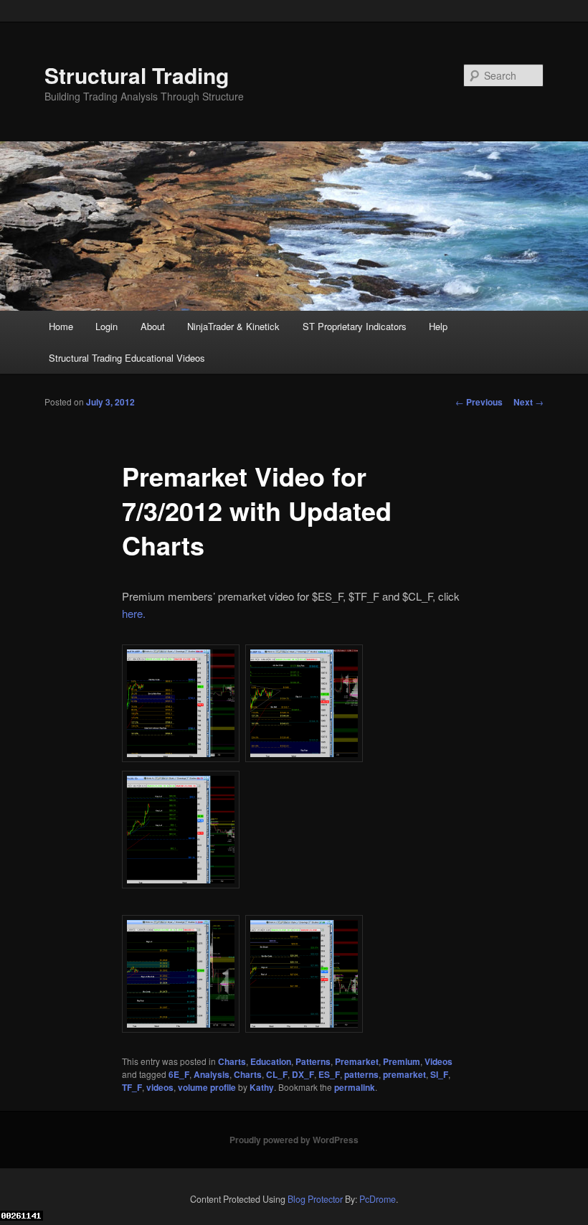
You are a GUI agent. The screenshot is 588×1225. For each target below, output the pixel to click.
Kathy (262, 1087)
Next (528, 401)
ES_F (329, 1074)
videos (160, 1087)
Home (61, 326)
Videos (438, 1061)
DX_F (303, 1074)
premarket (404, 1074)
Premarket (357, 1061)
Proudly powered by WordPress (294, 1139)
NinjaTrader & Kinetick (233, 326)
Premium (401, 1061)
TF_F (132, 1087)
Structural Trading (136, 75)
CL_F (277, 1074)
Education (270, 1061)
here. (134, 613)
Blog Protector (315, 1199)
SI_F (439, 1074)
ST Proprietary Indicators (355, 326)
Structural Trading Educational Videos (127, 358)
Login (106, 326)
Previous (479, 401)
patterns (361, 1074)
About (153, 326)
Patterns (313, 1061)
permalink (354, 1087)
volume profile (207, 1087)
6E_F (179, 1074)
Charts (232, 1061)
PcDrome (377, 1199)
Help (438, 326)
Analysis (211, 1074)
